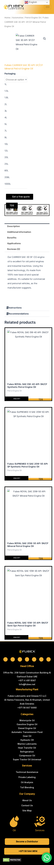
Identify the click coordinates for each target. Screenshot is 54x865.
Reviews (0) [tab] (13, 249)
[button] (44, 38)
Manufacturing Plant (27, 689)
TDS (40, 399)
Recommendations (19, 313)
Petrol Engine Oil (33, 17)
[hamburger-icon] (47, 7)
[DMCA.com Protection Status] (12, 859)
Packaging (9, 73)
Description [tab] (13, 226)
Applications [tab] (14, 243)
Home (7, 17)
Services (27, 765)
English (32, 2)
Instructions (15, 307)
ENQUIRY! (16, 399)
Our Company (27, 793)
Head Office (27, 666)
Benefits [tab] (11, 237)
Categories (27, 714)
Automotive (17, 17)
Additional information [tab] (19, 232)
